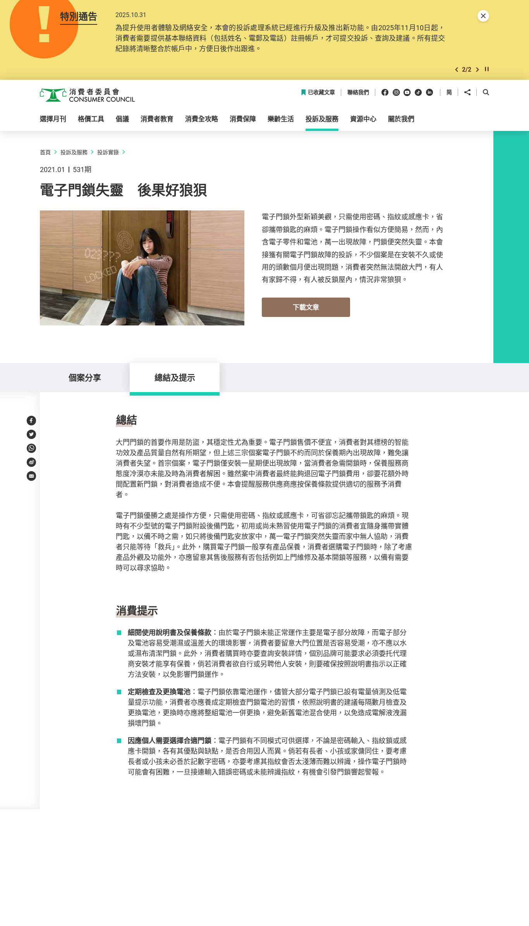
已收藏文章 (321, 92)
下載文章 (306, 307)
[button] (456, 69)
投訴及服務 (74, 152)
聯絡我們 (358, 92)
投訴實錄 (108, 152)
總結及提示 (175, 377)
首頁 (45, 152)
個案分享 (85, 377)
